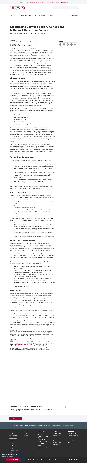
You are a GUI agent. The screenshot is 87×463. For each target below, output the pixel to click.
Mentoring (55, 437)
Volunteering (55, 440)
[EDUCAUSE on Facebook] (69, 459)
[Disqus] (32, 371)
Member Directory (56, 435)
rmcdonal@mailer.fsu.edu (26, 345)
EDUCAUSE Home (73, 15)
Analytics (11, 433)
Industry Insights (43, 15)
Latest (11, 15)
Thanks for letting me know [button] (13, 459)
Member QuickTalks (57, 439)
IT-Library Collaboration (39, 349)
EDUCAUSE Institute (42, 439)
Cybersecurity (11, 440)
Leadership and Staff (72, 437)
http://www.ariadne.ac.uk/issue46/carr (23, 344)
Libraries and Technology (18, 349)
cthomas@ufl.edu (46, 347)
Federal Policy (12, 443)
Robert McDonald (14, 33)
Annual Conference (42, 434)
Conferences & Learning (41, 432)
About (51, 15)
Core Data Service (27, 435)
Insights (26, 431)
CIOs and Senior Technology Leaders (13, 437)
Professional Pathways (43, 441)
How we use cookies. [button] (7, 456)
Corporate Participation (72, 440)
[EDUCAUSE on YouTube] (77, 459)
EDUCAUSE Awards (57, 442)
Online (39, 445)
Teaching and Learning (13, 450)
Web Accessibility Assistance (55, 460)
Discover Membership (72, 433)
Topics (10, 431)
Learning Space (31, 350)
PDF (44, 33)
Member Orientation (72, 439)
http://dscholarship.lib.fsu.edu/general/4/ (25, 335)
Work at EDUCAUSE (72, 442)
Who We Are (71, 431)
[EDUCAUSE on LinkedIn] (74, 459)
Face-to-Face (41, 443)
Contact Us (70, 444)
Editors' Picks (33, 15)
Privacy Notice (28, 460)
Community (55, 431)
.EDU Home (43, 460)
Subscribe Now (71, 407)
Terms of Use (36, 460)
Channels (16, 15)
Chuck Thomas (23, 33)
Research (25, 433)
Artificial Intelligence (13, 435)
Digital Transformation (13, 442)
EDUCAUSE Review (28, 437)
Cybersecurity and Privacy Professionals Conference (43, 437)
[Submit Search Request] (77, 8)
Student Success (12, 448)
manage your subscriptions (29, 410)
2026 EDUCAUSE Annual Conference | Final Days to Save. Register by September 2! (43, 2)
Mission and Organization (73, 435)
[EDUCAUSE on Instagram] (71, 459)
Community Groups (57, 433)
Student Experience (28, 349)
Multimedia (24, 15)
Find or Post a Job (56, 444)
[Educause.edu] (15, 418)
